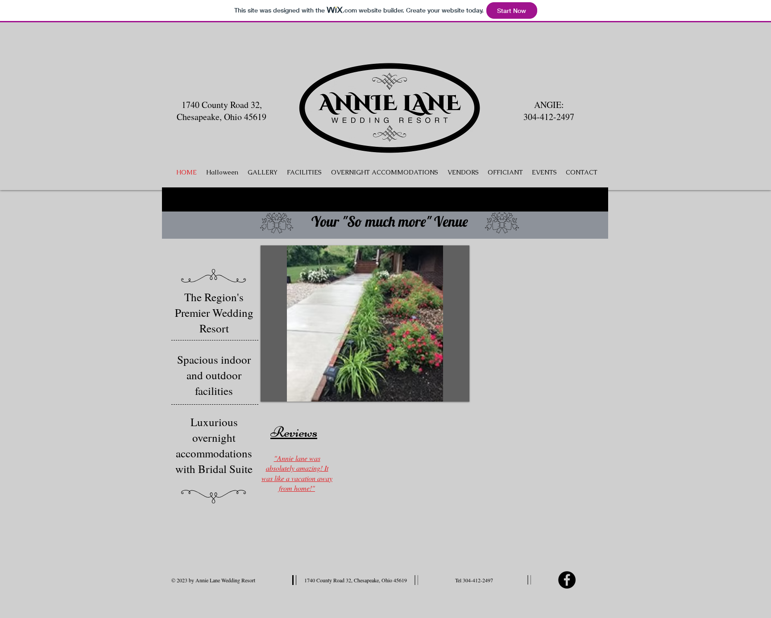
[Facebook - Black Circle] (567, 580)
